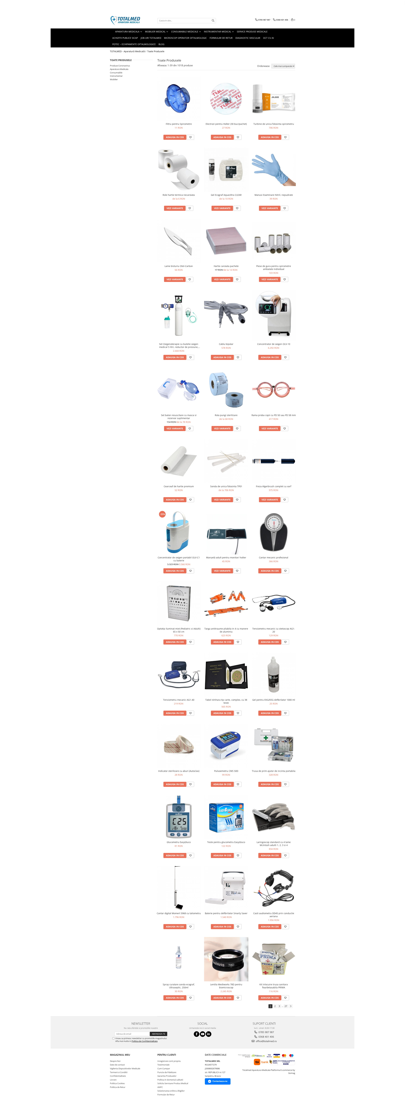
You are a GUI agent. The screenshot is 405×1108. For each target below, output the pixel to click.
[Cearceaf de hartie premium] (179, 461)
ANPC (160, 1087)
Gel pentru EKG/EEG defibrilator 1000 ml (273, 699)
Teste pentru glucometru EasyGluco (226, 842)
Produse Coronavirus (120, 65)
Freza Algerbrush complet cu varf (273, 486)
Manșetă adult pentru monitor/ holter (226, 557)
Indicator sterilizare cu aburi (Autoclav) (178, 770)
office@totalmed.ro (266, 1041)
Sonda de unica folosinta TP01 (226, 486)
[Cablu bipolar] (226, 315)
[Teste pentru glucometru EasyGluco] (226, 817)
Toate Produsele (155, 51)
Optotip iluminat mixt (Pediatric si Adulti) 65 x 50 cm (178, 630)
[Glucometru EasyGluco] (179, 817)
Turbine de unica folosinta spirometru (273, 123)
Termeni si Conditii (118, 1072)
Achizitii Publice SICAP (125, 37)
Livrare (113, 1079)
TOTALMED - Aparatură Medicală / (128, 51)
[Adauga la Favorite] (190, 137)
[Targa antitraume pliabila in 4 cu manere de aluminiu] (226, 603)
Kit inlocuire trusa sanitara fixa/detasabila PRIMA (273, 986)
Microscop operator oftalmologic (185, 37)
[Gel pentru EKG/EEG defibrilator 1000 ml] (274, 674)
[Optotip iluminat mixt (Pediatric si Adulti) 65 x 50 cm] (179, 603)
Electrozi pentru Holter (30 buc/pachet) (226, 123)
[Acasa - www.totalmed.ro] (126, 20)
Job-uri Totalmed (151, 37)
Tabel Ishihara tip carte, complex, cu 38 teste (226, 701)
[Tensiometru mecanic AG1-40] (179, 674)
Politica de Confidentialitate (145, 1041)
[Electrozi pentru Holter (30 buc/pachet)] (226, 99)
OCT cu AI (268, 37)
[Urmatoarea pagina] (291, 1006)
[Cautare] (213, 20)
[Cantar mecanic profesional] (274, 532)
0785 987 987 (266, 1032)
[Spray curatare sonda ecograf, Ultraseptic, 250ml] (179, 959)
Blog (161, 44)
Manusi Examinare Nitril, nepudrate (274, 194)
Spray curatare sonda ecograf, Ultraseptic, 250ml (179, 986)
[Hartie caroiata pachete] (226, 241)
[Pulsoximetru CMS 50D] (226, 746)
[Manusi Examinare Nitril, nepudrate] (274, 170)
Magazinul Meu (120, 1054)
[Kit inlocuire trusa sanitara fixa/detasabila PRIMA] (274, 959)
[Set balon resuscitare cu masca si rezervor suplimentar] (179, 390)
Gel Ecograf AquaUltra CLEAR (226, 194)
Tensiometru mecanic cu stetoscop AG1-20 (273, 630)
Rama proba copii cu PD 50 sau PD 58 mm (274, 415)
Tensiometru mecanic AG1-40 (178, 699)
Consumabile (116, 72)
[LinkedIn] (208, 1034)
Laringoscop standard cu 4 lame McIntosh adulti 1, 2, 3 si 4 (274, 844)
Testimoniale (163, 1064)
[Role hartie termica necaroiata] (179, 170)
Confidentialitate (118, 1075)
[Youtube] (202, 1034)
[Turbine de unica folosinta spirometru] (274, 99)
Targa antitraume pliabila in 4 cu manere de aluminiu (226, 630)
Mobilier (114, 79)
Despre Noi (115, 1061)
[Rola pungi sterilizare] (226, 390)
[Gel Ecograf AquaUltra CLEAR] (226, 170)
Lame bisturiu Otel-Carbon (179, 266)
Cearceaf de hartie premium (179, 486)
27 (286, 1006)
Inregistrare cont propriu (169, 1061)
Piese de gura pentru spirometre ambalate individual (273, 268)
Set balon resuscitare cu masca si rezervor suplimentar (178, 417)
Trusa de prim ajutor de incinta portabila (273, 770)
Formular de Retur (221, 37)
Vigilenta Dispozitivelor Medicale (125, 1068)
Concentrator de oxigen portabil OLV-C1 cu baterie (179, 559)
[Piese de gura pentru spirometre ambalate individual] (274, 241)
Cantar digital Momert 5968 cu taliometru (179, 913)
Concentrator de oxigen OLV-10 (273, 344)
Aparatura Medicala (119, 69)
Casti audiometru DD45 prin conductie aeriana (273, 915)
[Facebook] (196, 1034)
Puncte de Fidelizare (166, 1072)
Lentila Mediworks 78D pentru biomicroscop (226, 986)
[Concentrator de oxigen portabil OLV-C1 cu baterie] (179, 532)
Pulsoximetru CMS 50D (226, 770)
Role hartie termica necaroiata (179, 194)
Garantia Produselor (166, 1075)
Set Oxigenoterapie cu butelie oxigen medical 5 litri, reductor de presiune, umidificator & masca (178, 346)
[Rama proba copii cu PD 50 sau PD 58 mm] (274, 390)
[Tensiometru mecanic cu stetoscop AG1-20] (274, 603)
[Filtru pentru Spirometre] (179, 99)
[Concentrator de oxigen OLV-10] (274, 315)
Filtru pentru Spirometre (179, 123)
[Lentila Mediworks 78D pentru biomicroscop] (226, 959)
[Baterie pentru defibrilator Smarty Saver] (226, 888)
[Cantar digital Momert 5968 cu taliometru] (179, 888)
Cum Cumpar (163, 1068)
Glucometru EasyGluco (179, 842)
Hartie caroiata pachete (226, 266)
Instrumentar (116, 75)
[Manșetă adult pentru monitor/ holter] (226, 532)
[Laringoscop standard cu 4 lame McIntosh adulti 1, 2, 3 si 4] (274, 817)
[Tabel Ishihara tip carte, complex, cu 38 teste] (226, 674)
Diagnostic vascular (247, 37)
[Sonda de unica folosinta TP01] (226, 461)
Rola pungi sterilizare (226, 415)
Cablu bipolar (226, 344)
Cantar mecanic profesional (273, 557)
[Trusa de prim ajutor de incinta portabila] (274, 746)
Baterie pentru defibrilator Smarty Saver (226, 913)
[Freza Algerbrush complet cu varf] (274, 461)
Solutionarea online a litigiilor (171, 1090)
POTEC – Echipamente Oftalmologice (134, 44)
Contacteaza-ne (219, 1081)
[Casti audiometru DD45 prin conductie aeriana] (274, 888)
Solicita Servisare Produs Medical (172, 1083)
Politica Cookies (117, 1083)
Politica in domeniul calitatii (170, 1079)
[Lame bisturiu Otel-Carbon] (179, 241)
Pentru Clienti (166, 1054)
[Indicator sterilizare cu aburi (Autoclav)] (179, 746)
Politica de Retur (117, 1087)
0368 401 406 (266, 1036)
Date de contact (117, 1064)
